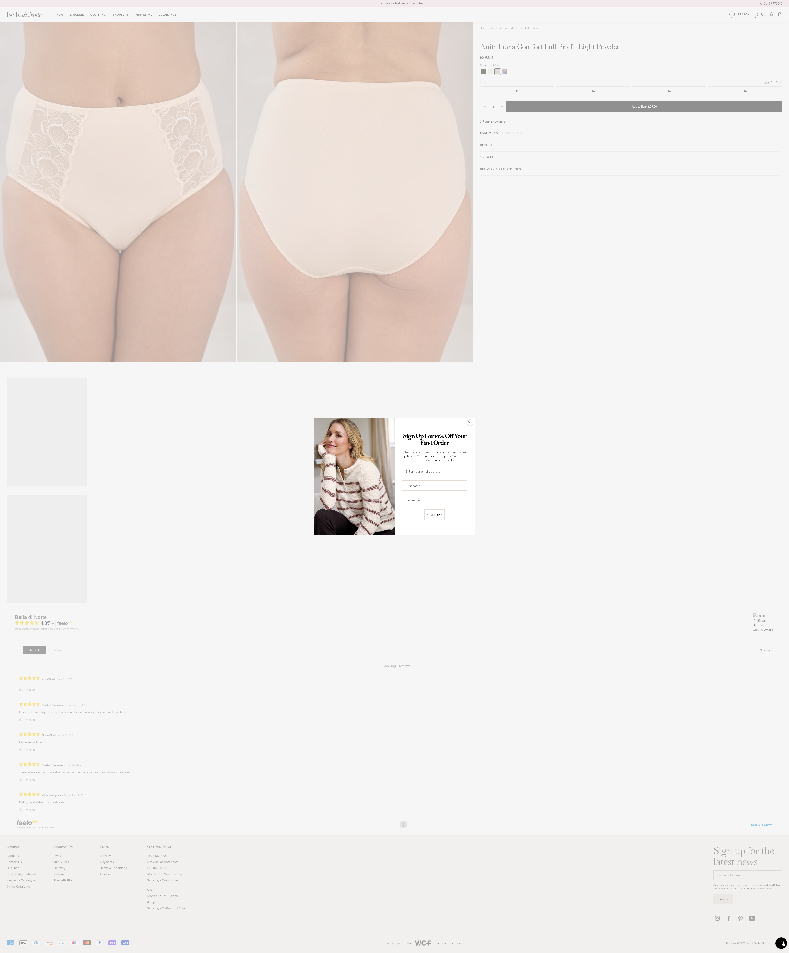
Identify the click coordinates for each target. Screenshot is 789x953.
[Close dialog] (470, 423)
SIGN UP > (434, 515)
